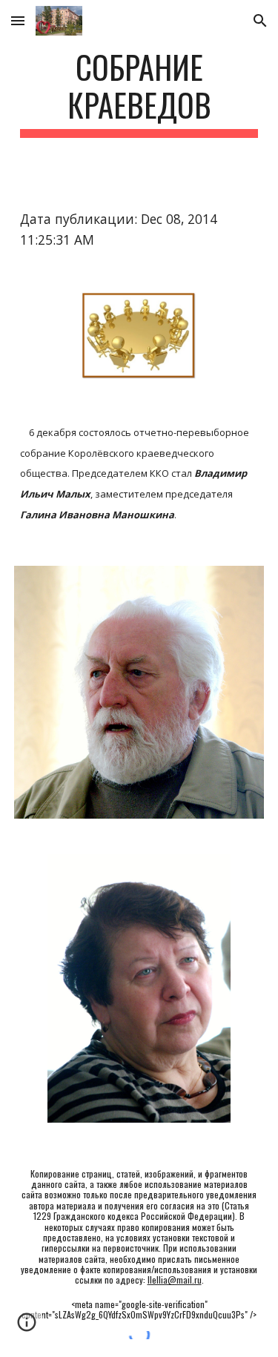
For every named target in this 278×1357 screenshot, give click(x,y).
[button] (18, 20)
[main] (139, 93)
